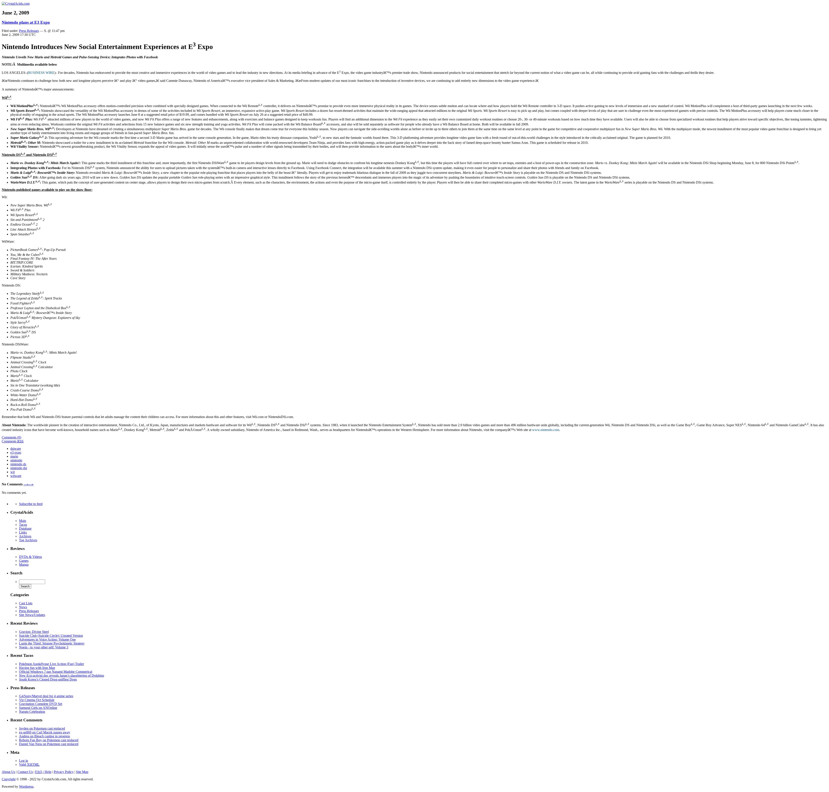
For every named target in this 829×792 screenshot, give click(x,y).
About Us (8, 772)
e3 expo (15, 452)
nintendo (16, 460)
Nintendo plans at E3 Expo (26, 22)
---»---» (28, 484)
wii (12, 472)
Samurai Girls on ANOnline (38, 708)
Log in (23, 760)
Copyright (9, 779)
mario (14, 456)
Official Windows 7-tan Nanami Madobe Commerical (55, 671)
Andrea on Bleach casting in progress (44, 736)
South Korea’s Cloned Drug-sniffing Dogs (48, 679)
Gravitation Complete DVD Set (40, 704)
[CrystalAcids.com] (16, 3)
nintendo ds (18, 464)
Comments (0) (11, 437)
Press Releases (29, 31)
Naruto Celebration (32, 711)
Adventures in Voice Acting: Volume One (47, 639)
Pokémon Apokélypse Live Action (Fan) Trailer (51, 664)
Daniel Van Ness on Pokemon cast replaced (48, 744)
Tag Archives (28, 540)
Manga (23, 564)
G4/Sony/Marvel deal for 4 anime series (46, 696)
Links (23, 532)
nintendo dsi (18, 468)
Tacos (23, 524)
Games (23, 560)
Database (25, 528)
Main (22, 521)
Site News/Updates (32, 615)
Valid (29, 764)
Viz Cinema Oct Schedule (36, 700)
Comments (13, 441)
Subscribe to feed (31, 504)
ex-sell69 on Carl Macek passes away (44, 732)
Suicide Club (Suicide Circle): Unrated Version (51, 635)
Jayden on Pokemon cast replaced (42, 728)
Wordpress (26, 786)
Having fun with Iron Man (37, 668)
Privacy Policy (64, 772)
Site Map (82, 772)
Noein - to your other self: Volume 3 (43, 647)
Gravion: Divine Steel (34, 632)
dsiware (15, 448)
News (23, 607)
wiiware (15, 476)
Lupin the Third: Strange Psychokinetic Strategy (52, 643)
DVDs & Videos (30, 557)
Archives (25, 536)
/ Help (43, 772)
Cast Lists (25, 603)
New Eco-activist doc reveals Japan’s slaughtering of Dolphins (61, 675)
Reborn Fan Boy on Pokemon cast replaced (48, 740)
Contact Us (25, 772)
